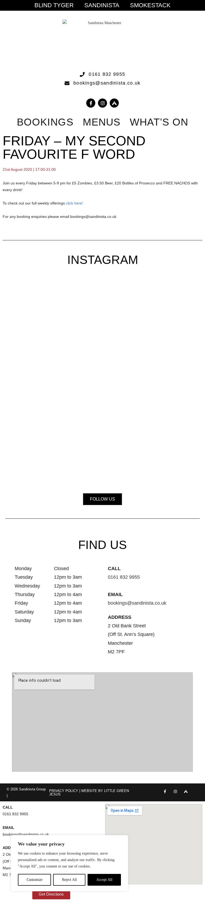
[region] (69, 863)
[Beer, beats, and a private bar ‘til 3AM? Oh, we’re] (102, 327)
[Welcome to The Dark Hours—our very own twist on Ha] (168, 310)
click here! (75, 203)
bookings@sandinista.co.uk (137, 603)
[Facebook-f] (90, 103)
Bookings (45, 122)
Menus (102, 122)
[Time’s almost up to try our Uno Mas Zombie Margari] (102, 421)
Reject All (69, 880)
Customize (34, 880)
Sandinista (101, 5)
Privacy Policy (63, 791)
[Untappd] (186, 791)
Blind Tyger (54, 5)
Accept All (104, 880)
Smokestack (150, 5)
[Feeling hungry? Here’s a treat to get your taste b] (36, 431)
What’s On (159, 122)
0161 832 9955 (124, 577)
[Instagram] (102, 103)
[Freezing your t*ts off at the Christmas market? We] (36, 304)
